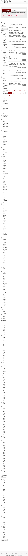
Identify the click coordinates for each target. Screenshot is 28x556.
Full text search (6, 10)
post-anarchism (4, 131)
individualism (4, 94)
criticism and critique (4, 39)
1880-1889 (4, 403)
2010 (4, 483)
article (4, 312)
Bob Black (4, 259)
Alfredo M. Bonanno (4, 195)
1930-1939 (4, 428)
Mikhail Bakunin (4, 52)
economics (4, 127)
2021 (4, 520)
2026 (4, 536)
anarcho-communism (4, 57)
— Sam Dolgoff (17, 40)
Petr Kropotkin (4, 153)
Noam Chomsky (4, 283)
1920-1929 (4, 423)
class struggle (4, 136)
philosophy (4, 104)
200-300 (4, 358)
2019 (4, 513)
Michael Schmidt (4, 299)
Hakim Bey (4, 205)
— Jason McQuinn (17, 33)
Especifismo (4, 120)
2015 (4, 499)
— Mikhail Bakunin (17, 26)
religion (4, 112)
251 (24, 93)
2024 (4, 530)
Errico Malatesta (4, 200)
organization (4, 85)
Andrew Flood (4, 229)
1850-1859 (4, 389)
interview (4, 100)
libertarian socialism (4, 141)
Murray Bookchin (4, 186)
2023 (4, 526)
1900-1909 (4, 413)
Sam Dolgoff (4, 215)
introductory (4, 66)
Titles (13, 553)
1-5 (4, 323)
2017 (4, 506)
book (4, 315)
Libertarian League (4, 239)
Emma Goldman (4, 234)
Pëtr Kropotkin (4, 210)
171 (10, 93)
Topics (21, 553)
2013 (4, 493)
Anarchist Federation (4, 249)
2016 (4, 503)
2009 (4, 479)
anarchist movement (4, 90)
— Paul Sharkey (17, 52)
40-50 (4, 340)
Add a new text (18, 555)
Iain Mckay (4, 160)
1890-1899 (4, 408)
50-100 (4, 344)
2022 (4, 523)
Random (3, 553)
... (20, 93)
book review (4, 62)
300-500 (4, 363)
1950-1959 (4, 437)
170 (24, 90)
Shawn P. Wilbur (4, 289)
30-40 (4, 336)
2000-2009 (4, 462)
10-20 (4, 329)
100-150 (4, 349)
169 (20, 90)
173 (17, 93)
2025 (4, 533)
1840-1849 (4, 384)
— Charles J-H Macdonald (17, 83)
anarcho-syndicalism (4, 44)
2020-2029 (4, 471)
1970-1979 (4, 447)
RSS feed (8, 553)
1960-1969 (4, 442)
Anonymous (4, 174)
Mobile (12, 555)
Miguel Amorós (4, 304)
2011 (4, 486)
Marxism (4, 48)
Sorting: (3, 23)
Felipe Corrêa (4, 273)
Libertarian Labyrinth (4, 116)
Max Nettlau (4, 220)
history (4, 33)
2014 (4, 496)
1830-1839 (4, 379)
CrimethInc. (4, 190)
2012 (4, 489)
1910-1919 (4, 418)
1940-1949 (4, 432)
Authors (17, 553)
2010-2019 (4, 466)
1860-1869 (4, 394)
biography (4, 97)
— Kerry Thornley (18, 71)
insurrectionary (4, 148)
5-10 (4, 326)
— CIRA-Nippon (17, 46)
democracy (4, 124)
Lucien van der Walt (4, 179)
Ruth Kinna (4, 268)
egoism (4, 145)
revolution (4, 69)
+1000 (4, 372)
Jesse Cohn (4, 263)
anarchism (4, 77)
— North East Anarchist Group (17, 65)
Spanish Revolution (4, 108)
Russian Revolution (4, 82)
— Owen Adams (17, 77)
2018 (4, 510)
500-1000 (4, 368)
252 (10, 95)
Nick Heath (4, 278)
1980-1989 (4, 452)
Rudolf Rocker (4, 244)
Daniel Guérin (4, 294)
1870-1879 (4, 398)
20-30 (4, 333)
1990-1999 (4, 457)
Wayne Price (4, 170)
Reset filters (4, 28)
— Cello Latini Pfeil (17, 58)
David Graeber (4, 254)
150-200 (4, 354)
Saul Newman (4, 225)
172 (13, 93)
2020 (4, 516)
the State (4, 73)
